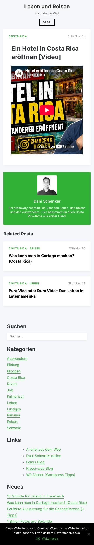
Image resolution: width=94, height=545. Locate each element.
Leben (12, 402)
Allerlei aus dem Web (43, 449)
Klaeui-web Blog (39, 468)
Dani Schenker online (43, 455)
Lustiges (14, 409)
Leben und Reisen (47, 6)
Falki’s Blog (35, 462)
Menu (47, 22)
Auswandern (17, 358)
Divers (12, 383)
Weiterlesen (50, 538)
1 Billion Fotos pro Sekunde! (30, 521)
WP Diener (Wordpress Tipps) (50, 475)
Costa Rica (16, 377)
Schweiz (14, 428)
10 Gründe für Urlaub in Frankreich (35, 496)
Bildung (13, 365)
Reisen (12, 421)
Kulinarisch (15, 396)
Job (10, 390)
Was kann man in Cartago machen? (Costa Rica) (47, 502)
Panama (13, 415)
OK (38, 538)
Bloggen (14, 371)
